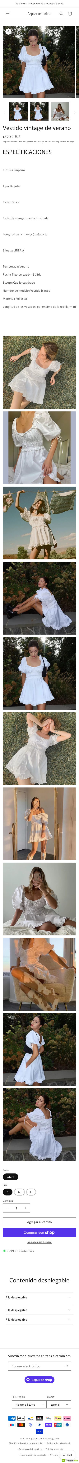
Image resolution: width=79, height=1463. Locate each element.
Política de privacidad (58, 1443)
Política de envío (54, 1449)
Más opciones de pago (39, 1241)
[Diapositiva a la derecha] (75, 112)
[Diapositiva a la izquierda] (4, 112)
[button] (7, 13)
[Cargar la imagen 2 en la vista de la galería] (39, 111)
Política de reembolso (31, 1443)
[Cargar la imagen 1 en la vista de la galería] (18, 111)
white (10, 1177)
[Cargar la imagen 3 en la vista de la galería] (60, 111)
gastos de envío (34, 141)
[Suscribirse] (67, 1366)
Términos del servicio (30, 1449)
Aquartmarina (36, 1438)
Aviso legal (56, 1454)
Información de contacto (33, 1454)
